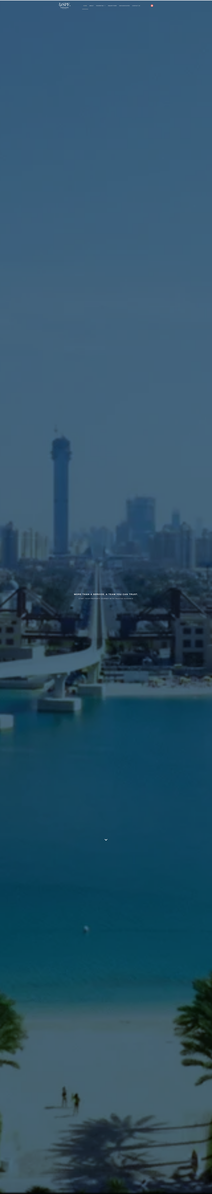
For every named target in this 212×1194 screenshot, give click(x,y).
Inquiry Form (112, 5)
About (91, 5)
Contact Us (136, 5)
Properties (100, 5)
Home (85, 5)
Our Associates (124, 5)
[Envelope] (152, 5)
